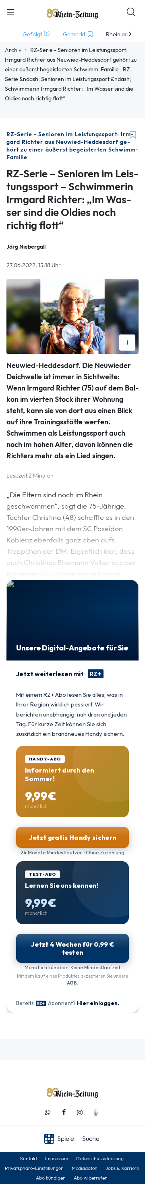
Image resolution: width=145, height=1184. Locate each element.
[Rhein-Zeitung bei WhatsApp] (48, 1112)
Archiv (13, 50)
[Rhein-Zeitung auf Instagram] (80, 1112)
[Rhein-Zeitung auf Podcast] (96, 1112)
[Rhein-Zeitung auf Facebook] (64, 1112)
